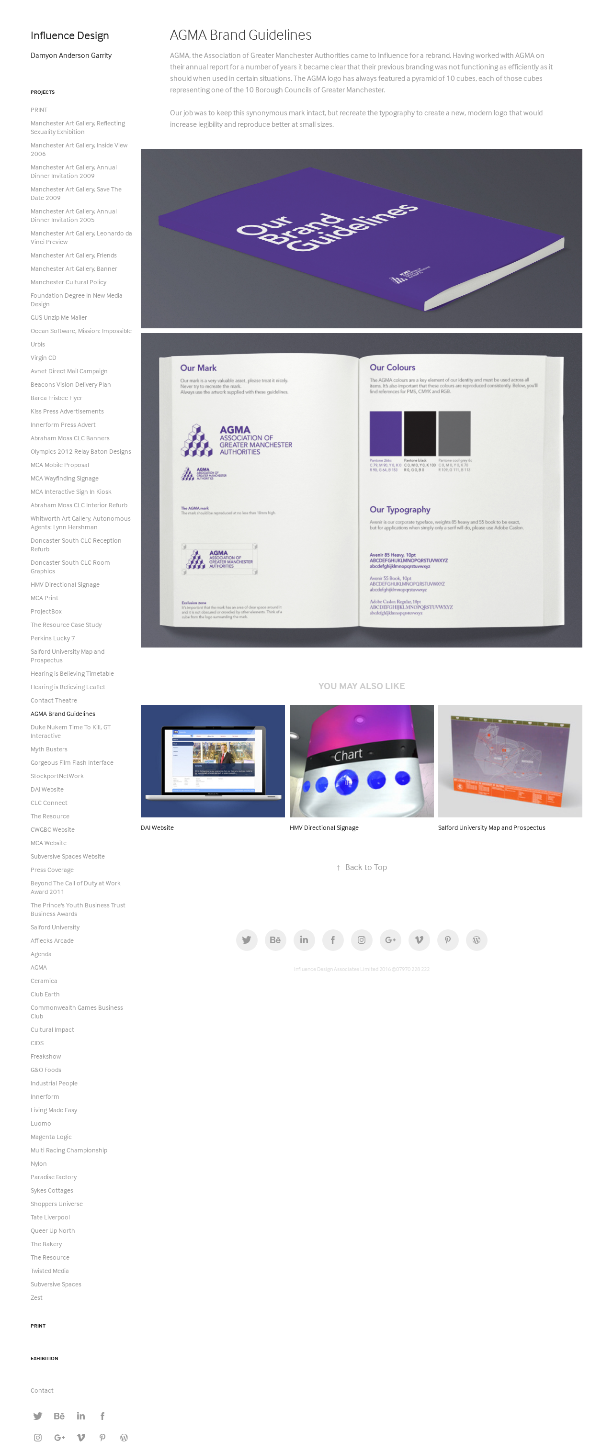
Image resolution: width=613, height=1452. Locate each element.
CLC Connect (49, 802)
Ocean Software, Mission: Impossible (81, 330)
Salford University (55, 927)
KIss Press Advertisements (67, 411)
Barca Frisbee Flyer (56, 397)
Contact (42, 1390)
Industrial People (54, 1083)
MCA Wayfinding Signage (65, 478)
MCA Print (44, 597)
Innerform (45, 1096)
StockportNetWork (57, 775)
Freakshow (46, 1056)
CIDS (37, 1043)
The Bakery (46, 1244)
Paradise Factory (54, 1177)
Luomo (41, 1123)
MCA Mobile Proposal (60, 464)
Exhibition (44, 1358)
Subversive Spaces (56, 1284)
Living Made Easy (54, 1110)
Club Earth (45, 994)
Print (38, 1325)
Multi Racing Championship (69, 1150)
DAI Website (47, 789)
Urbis (38, 344)
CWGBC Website (53, 829)
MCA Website (49, 842)
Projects (43, 92)
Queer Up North (53, 1230)
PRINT (39, 109)
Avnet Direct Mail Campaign (69, 371)
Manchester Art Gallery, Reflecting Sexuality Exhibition (78, 127)
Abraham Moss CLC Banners (70, 438)
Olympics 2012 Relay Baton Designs (81, 451)
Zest (37, 1297)
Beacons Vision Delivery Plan (71, 384)
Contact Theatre (54, 700)
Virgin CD (44, 357)
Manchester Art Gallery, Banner (74, 268)
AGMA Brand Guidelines (63, 713)
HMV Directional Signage (65, 584)
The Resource (50, 816)
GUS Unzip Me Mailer (59, 317)
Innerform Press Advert (63, 424)
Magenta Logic (51, 1136)
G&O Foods (46, 1069)
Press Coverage (52, 869)
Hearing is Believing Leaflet (68, 686)
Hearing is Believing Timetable (72, 673)
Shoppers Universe (57, 1203)
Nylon (39, 1163)
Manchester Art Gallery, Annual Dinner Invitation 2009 (74, 171)
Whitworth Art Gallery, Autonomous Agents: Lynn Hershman (81, 522)
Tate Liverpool (50, 1217)
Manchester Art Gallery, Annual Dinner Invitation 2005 (74, 215)
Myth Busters (49, 749)
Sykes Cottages (52, 1190)
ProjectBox (46, 611)
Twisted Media (50, 1270)
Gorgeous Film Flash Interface (72, 762)
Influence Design (70, 35)
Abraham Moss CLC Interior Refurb (79, 505)
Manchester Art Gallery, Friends (74, 255)
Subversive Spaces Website (68, 856)
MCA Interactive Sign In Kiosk (71, 491)
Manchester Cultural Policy (68, 282)
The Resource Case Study (66, 624)
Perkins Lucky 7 (53, 638)
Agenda (41, 953)
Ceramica (44, 980)
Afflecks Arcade (52, 940)
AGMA (39, 967)
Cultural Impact (52, 1029)
